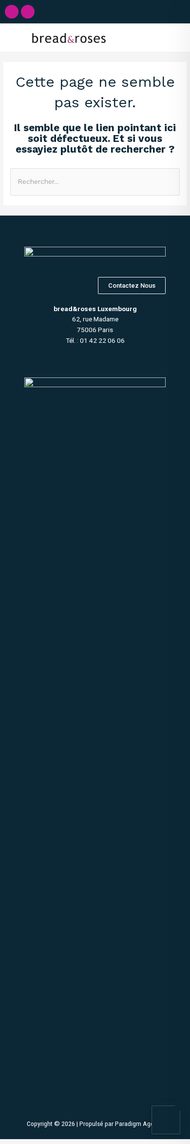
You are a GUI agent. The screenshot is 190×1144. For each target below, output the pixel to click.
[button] (156, 38)
